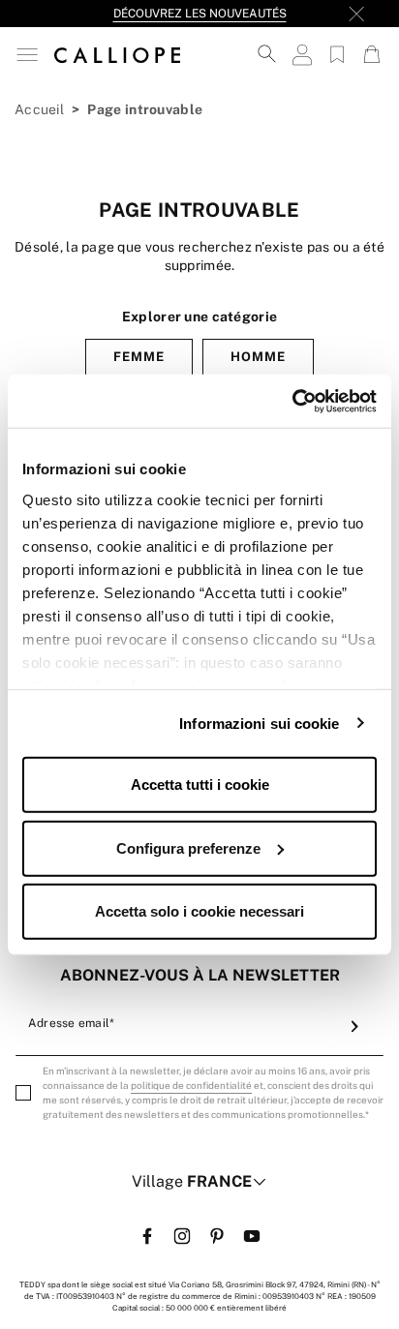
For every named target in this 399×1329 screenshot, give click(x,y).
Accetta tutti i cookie (200, 784)
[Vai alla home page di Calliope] (117, 54)
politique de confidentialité (191, 1085)
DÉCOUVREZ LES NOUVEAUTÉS (200, 13)
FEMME (139, 356)
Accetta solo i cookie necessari (199, 911)
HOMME (258, 356)
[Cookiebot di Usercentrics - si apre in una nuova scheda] (292, 400)
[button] (27, 55)
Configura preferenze (188, 847)
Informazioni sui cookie (259, 722)
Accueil (39, 109)
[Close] (356, 13)
